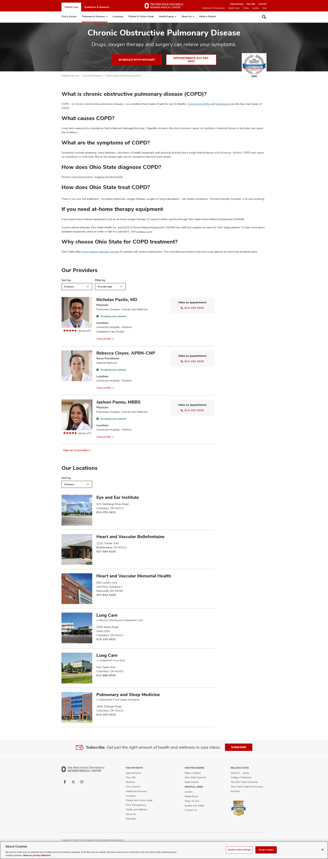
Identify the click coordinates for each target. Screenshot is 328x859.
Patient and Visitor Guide (139, 800)
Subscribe (238, 747)
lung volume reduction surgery (101, 251)
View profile (103, 339)
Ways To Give (192, 800)
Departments (192, 782)
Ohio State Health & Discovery (247, 786)
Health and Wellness (137, 809)
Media (246, 8)
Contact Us (191, 810)
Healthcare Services (70, 75)
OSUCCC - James (240, 772)
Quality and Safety (194, 805)
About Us (186, 16)
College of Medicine (241, 777)
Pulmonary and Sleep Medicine (128, 694)
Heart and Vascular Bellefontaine (130, 536)
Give (264, 8)
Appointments (236, 4)
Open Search (264, 17)
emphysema (223, 104)
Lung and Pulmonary (92, 75)
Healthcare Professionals (213, 8)
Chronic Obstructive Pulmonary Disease (123, 75)
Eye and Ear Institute (117, 497)
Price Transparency (136, 804)
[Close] (322, 850)
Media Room (191, 796)
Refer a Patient (207, 16)
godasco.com (144, 231)
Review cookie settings (239, 849)
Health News (234, 8)
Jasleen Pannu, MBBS (118, 402)
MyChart (262, 4)
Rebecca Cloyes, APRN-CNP (125, 353)
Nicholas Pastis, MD (116, 299)
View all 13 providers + (77, 450)
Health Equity (166, 16)
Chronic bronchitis (199, 104)
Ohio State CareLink (195, 777)
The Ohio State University (244, 782)
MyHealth (131, 818)
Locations (118, 16)
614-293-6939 (194, 307)
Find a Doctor (69, 16)
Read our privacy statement (37, 855)
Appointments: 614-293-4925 (191, 59)
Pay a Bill (251, 4)
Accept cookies (266, 849)
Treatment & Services (93, 16)
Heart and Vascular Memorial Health (133, 576)
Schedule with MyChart (137, 59)
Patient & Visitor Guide (141, 16)
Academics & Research (96, 7)
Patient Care (71, 7)
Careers (255, 8)
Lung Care (107, 615)
